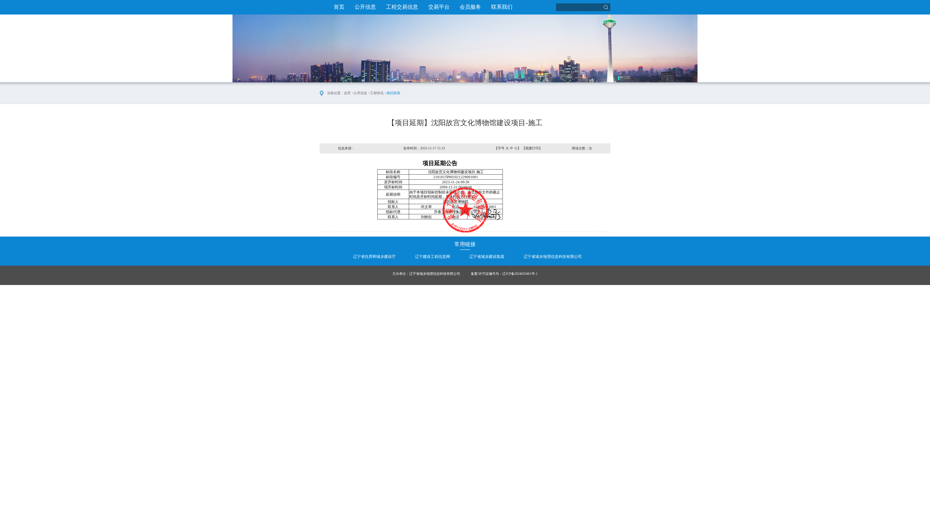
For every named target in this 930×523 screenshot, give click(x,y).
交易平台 (439, 7)
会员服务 (470, 7)
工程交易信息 (402, 7)
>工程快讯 (376, 93)
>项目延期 (392, 93)
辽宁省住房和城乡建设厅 (374, 256)
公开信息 (365, 7)
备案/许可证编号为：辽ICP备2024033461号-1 (504, 274)
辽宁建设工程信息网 (432, 256)
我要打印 (532, 148)
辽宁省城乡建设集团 (486, 256)
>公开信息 (359, 93)
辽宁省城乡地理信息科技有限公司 (553, 256)
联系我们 (501, 7)
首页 (339, 7)
